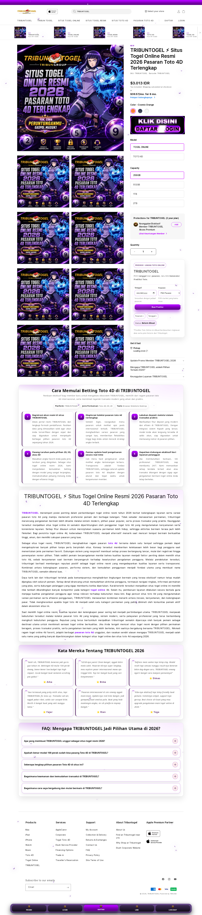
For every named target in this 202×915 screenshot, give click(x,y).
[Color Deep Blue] (140, 111)
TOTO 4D (138, 156)
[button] (24, 20)
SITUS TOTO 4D (120, 20)
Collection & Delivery (96, 835)
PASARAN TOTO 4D (143, 20)
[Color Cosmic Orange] (133, 111)
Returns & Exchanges (96, 840)
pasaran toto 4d (84, 632)
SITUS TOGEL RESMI (96, 20)
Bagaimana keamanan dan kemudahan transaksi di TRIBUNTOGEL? (61, 776)
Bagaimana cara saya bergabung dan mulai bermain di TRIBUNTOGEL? (63, 788)
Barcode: (153, 73)
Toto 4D (29, 855)
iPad (27, 835)
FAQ (88, 850)
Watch (28, 845)
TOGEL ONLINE (141, 147)
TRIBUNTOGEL (24, 20)
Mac (27, 830)
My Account (92, 830)
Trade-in (60, 855)
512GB (136, 184)
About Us (120, 830)
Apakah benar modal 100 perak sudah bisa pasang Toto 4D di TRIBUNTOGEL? (66, 752)
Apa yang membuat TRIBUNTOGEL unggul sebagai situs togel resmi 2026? (64, 740)
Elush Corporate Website (128, 848)
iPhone (28, 840)
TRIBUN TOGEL (45, 20)
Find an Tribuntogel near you (128, 836)
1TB (135, 194)
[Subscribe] (68, 887)
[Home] (26, 11)
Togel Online (31, 860)
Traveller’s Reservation (67, 860)
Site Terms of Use (94, 860)
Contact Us (91, 845)
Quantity (134, 245)
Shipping (147, 87)
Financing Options (64, 850)
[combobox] (101, 11)
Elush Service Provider (67, 845)
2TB (135, 203)
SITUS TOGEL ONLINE (69, 20)
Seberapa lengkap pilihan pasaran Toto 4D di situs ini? (54, 764)
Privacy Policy (93, 855)
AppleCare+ (61, 830)
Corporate (61, 835)
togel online (98, 590)
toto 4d (112, 543)
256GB (137, 175)
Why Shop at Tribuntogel (128, 843)
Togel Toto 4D (63, 840)
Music (28, 850)
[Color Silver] (147, 111)
